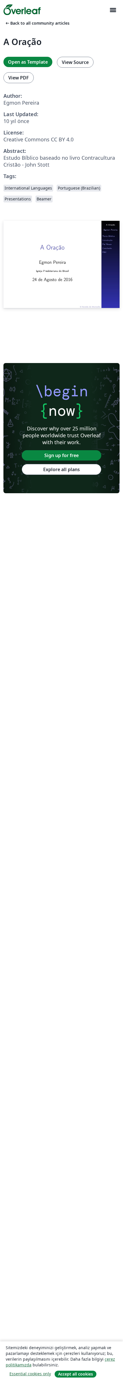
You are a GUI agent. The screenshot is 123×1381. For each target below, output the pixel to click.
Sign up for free (61, 455)
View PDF (18, 78)
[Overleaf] (22, 9)
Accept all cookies (75, 1374)
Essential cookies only (30, 1373)
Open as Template (28, 62)
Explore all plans (61, 469)
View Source (75, 62)
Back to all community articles (37, 23)
